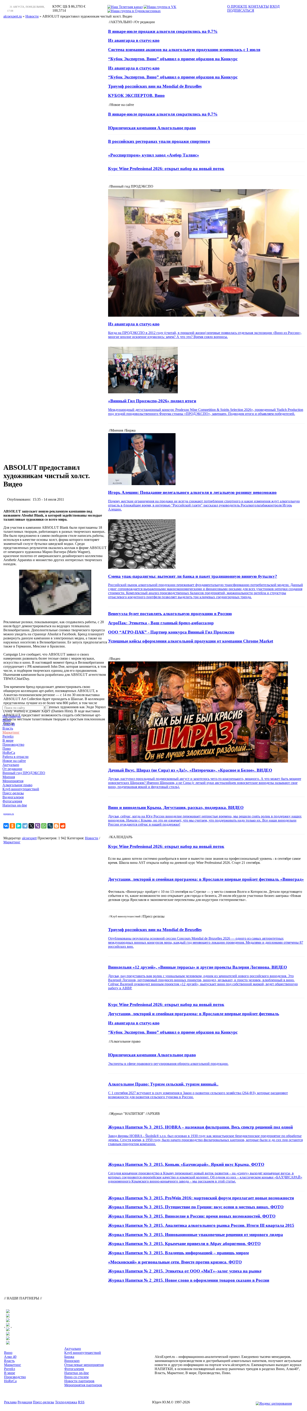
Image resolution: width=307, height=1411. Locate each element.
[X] (31, 826)
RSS (81, 1402)
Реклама (10, 1402)
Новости (91, 838)
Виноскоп (72, 1361)
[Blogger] (56, 826)
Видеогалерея (13, 797)
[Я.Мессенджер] (18, 826)
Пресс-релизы (13, 793)
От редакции (12, 769)
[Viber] (37, 826)
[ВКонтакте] (6, 826)
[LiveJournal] (50, 826)
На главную (11, 716)
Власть (7, 728)
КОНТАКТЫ (258, 6)
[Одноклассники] (12, 826)
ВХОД (275, 6)
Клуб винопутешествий (20, 789)
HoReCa (8, 753)
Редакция (25, 1402)
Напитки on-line (14, 805)
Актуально (10, 765)
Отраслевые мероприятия (84, 1365)
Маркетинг (11, 732)
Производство (13, 744)
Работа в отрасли (15, 757)
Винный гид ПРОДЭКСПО (23, 773)
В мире (7, 740)
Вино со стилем (76, 1377)
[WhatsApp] (44, 826)
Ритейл (7, 736)
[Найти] (47, 708)
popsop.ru (8, 814)
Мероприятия (12, 781)
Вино (6, 720)
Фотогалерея (12, 801)
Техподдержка (66, 1402)
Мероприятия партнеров (83, 1385)
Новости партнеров (79, 1381)
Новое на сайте (14, 761)
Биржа (69, 1357)
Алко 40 (8, 724)
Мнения (8, 777)
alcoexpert (29, 838)
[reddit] (62, 826)
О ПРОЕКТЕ (237, 6)
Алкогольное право (17, 785)
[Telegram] (25, 826)
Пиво (6, 748)
